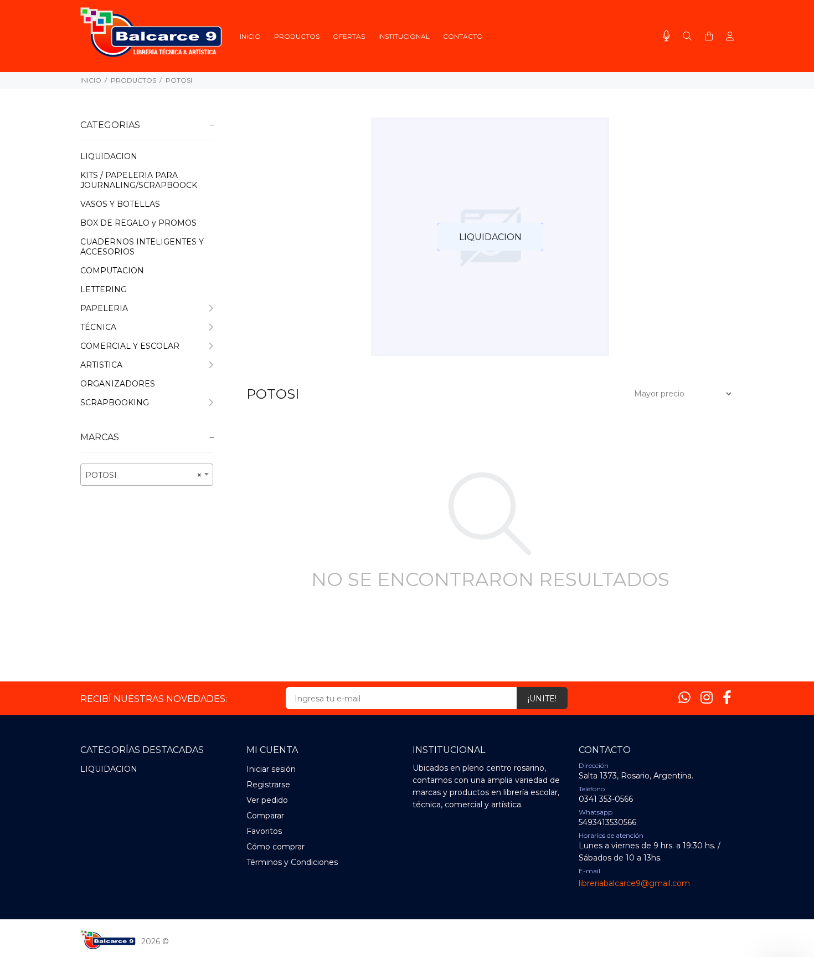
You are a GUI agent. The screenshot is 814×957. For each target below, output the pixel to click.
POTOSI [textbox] (143, 475)
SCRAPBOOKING (114, 403)
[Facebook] (727, 697)
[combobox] (146, 475)
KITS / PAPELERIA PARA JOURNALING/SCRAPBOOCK (138, 180)
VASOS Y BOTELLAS (120, 204)
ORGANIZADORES (117, 384)
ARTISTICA (101, 365)
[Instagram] (706, 697)
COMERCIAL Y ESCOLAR (129, 346)
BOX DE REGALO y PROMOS (138, 223)
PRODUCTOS (133, 80)
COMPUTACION (112, 271)
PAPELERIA (104, 308)
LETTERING (103, 289)
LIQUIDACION (108, 156)
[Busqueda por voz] (666, 36)
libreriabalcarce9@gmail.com (634, 883)
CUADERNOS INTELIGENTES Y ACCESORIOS (142, 247)
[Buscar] (687, 36)
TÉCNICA (98, 327)
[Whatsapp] (684, 697)
